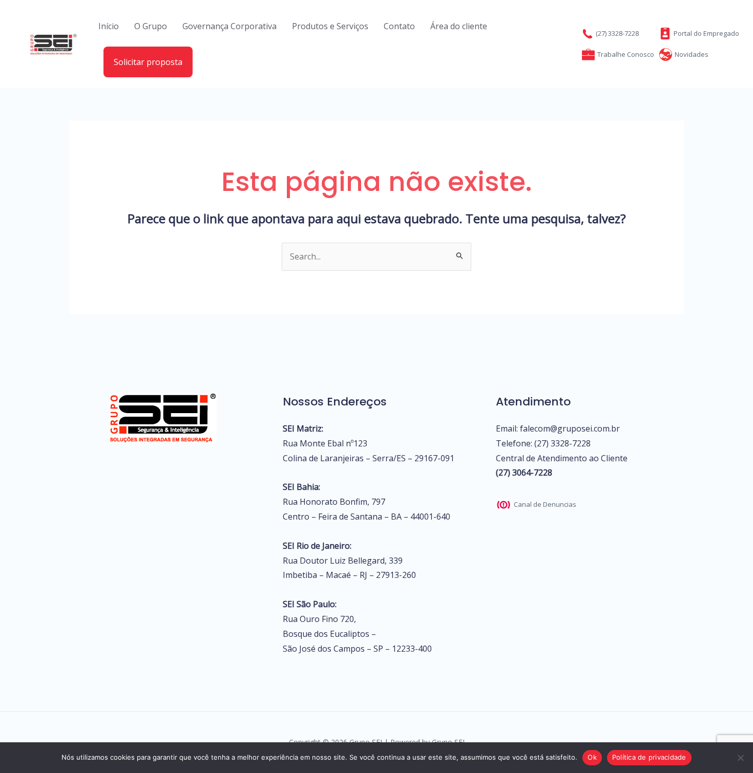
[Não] (740, 758)
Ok (592, 757)
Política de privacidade (649, 757)
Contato (399, 26)
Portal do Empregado (706, 33)
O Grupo (150, 26)
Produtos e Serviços (330, 26)
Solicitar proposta (148, 62)
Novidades (691, 54)
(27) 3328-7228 (617, 33)
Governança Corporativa (229, 26)
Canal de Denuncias (545, 504)
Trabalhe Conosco (625, 54)
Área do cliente (458, 26)
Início (108, 26)
